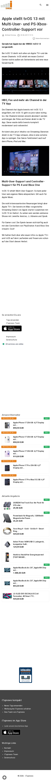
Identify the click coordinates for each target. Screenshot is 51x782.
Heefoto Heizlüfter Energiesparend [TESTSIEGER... (28, 556)
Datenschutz (11, 340)
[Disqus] (25, 274)
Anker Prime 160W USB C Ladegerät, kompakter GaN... (28, 543)
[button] (4, 777)
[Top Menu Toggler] (47, 5)
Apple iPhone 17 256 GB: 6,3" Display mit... (28, 424)
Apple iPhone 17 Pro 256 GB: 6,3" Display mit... (27, 466)
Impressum (11, 337)
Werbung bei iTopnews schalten (17, 709)
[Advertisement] (25, 379)
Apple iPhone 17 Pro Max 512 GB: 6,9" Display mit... (29, 481)
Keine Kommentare (42, 38)
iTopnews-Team (13, 323)
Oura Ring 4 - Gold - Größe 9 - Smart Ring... (28, 530)
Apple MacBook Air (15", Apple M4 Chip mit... (29, 569)
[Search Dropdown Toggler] (41, 5)
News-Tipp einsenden (13, 706)
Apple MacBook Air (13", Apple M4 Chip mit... (29, 582)
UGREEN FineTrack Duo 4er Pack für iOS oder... (28, 504)
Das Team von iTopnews (14, 712)
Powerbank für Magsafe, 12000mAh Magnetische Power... (28, 517)
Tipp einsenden (12, 320)
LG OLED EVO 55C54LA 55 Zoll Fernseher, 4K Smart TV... (26, 595)
